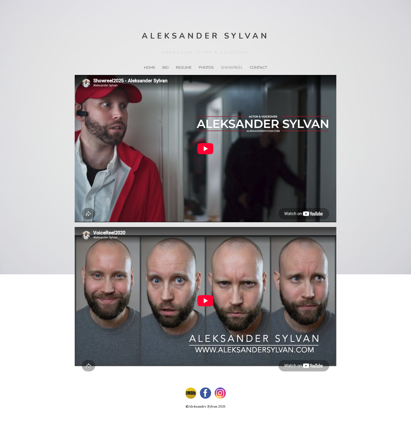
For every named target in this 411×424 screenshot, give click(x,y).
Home (149, 67)
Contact (258, 67)
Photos (206, 67)
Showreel (232, 67)
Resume (184, 67)
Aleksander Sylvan (205, 36)
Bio (165, 67)
